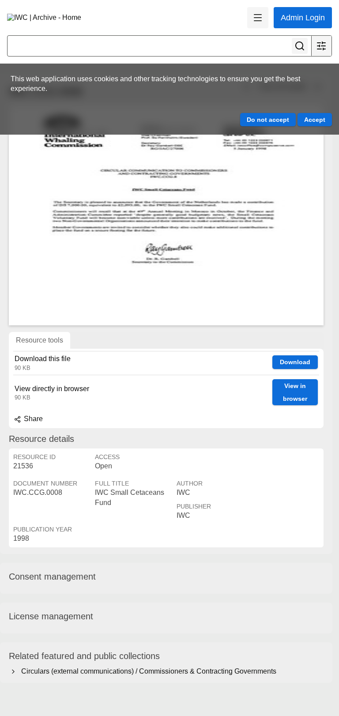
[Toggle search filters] (321, 46)
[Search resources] (300, 46)
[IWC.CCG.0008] (166, 215)
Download (295, 362)
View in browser (295, 392)
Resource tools (39, 340)
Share (32, 418)
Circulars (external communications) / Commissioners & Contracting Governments (147, 671)
